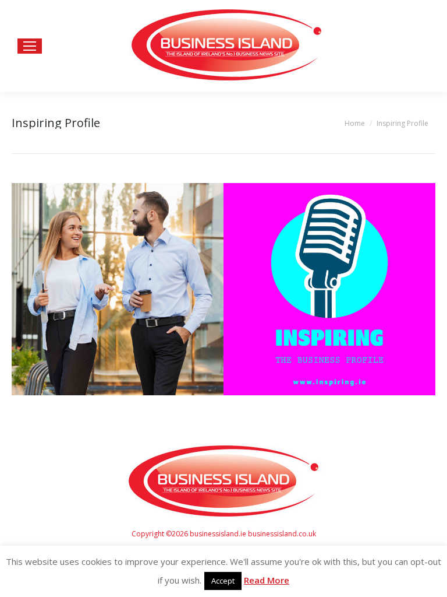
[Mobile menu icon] (29, 46)
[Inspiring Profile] (223, 289)
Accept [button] (223, 580)
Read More (266, 580)
